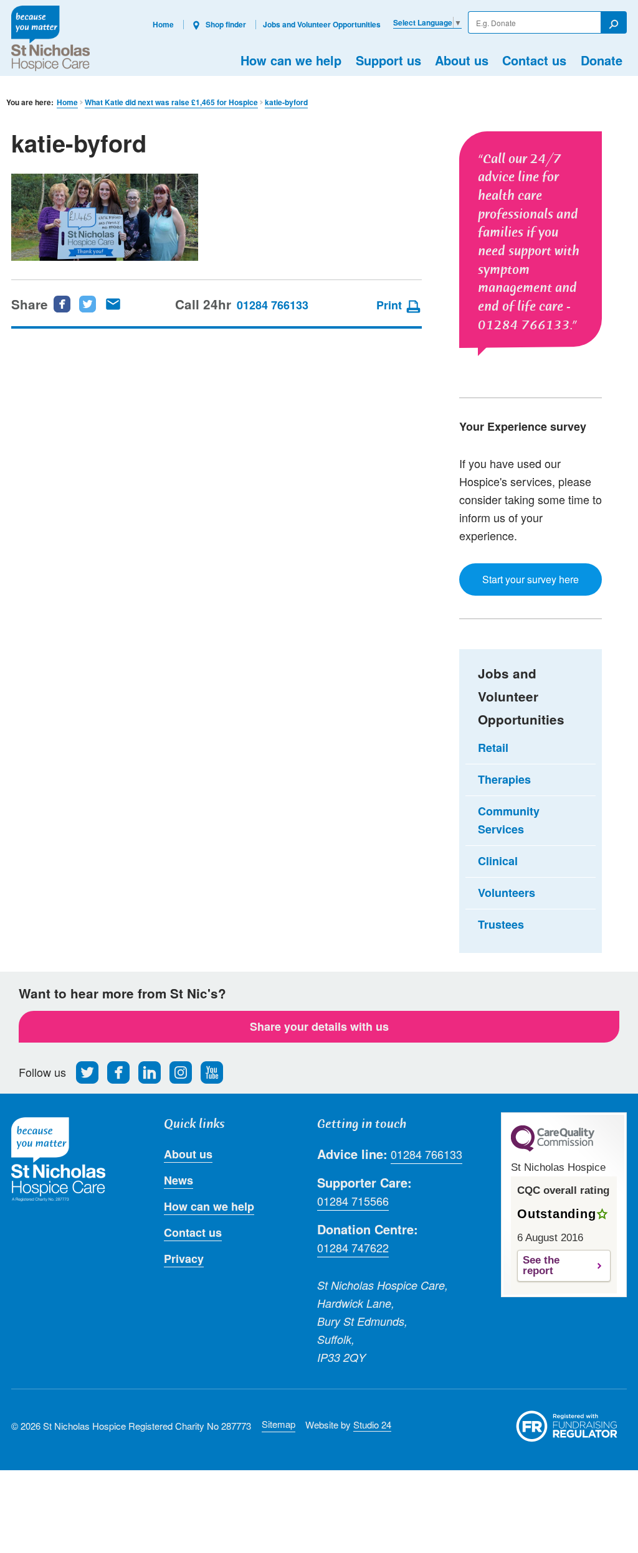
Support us (388, 60)
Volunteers (506, 892)
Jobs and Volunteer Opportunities (322, 24)
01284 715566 (353, 1201)
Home (163, 24)
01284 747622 (353, 1247)
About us (461, 60)
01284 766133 (272, 305)
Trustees (501, 924)
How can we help (290, 60)
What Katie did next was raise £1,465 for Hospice (171, 102)
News (178, 1180)
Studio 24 (372, 1424)
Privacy (184, 1258)
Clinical (498, 861)
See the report (541, 1265)
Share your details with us (319, 1026)
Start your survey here (530, 579)
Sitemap (278, 1423)
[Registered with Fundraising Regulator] (567, 1426)
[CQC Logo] (552, 1148)
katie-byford (286, 102)
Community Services (509, 820)
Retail (493, 747)
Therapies (504, 779)
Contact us (534, 60)
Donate (601, 60)
